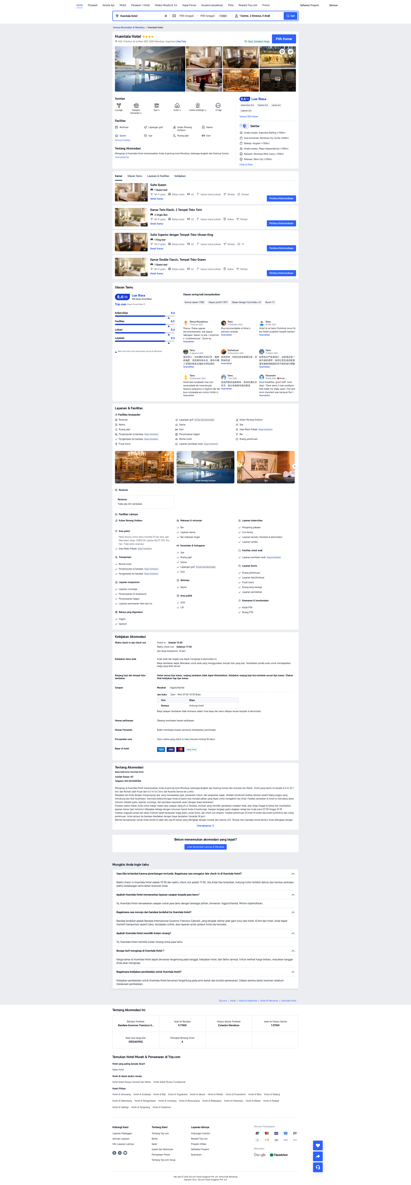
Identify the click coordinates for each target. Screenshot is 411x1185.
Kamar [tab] (118, 176)
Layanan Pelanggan (122, 1133)
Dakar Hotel (118, 1069)
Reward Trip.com (248, 5)
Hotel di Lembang (167, 1101)
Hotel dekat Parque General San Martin (131, 1082)
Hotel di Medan (215, 1094)
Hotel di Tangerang (140, 1107)
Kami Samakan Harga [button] (258, 41)
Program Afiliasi (198, 1144)
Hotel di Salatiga (120, 1107)
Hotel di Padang (272, 1094)
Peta (230, 5)
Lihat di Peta (246, 164)
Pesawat (92, 5)
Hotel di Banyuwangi (189, 1101)
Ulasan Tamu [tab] (134, 176)
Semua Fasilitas (122, 140)
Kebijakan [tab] (180, 176)
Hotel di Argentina (248, 1000)
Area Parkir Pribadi (248, 429)
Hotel (79, 5)
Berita (154, 1138)
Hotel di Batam (253, 1101)
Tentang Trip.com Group (163, 1160)
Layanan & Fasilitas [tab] (158, 176)
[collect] (318, 1145)
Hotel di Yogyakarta (177, 1094)
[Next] (294, 466)
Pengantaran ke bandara (131, 439)
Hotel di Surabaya (142, 1094)
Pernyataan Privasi (161, 1154)
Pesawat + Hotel (140, 5)
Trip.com (223, 1000)
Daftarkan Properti (200, 1149)
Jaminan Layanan (120, 1138)
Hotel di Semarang (121, 1094)
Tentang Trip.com (160, 1133)
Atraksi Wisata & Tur (166, 5)
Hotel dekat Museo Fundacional (169, 1082)
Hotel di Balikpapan (212, 1101)
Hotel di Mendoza (269, 1000)
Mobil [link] (123, 5)
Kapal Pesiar (189, 5)
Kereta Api (108, 5)
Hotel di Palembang (122, 1101)
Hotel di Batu (255, 1094)
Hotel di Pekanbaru (233, 1101)
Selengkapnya (122, 157)
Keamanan (196, 1154)
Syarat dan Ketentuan (162, 1149)
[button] (324, 5)
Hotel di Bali (159, 1094)
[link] (309, 5)
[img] (150, 69)
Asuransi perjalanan (212, 5)
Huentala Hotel (128, 36)
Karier (154, 1144)
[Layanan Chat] (318, 1167)
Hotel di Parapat (271, 1101)
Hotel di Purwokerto (236, 1094)
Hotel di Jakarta (197, 1094)
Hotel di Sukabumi (162, 1107)
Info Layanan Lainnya (123, 1144)
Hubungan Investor (200, 1133)
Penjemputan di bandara (131, 434)
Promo (266, 5)
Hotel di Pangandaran (145, 1101)
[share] (318, 1156)
